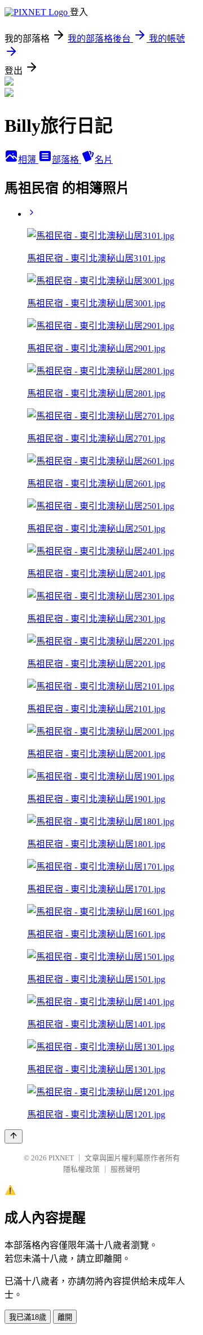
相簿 (28, 159)
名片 (104, 159)
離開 (65, 1317)
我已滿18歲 (27, 1317)
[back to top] (14, 1136)
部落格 (66, 159)
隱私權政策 (81, 1169)
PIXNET (61, 1158)
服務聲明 (125, 1169)
